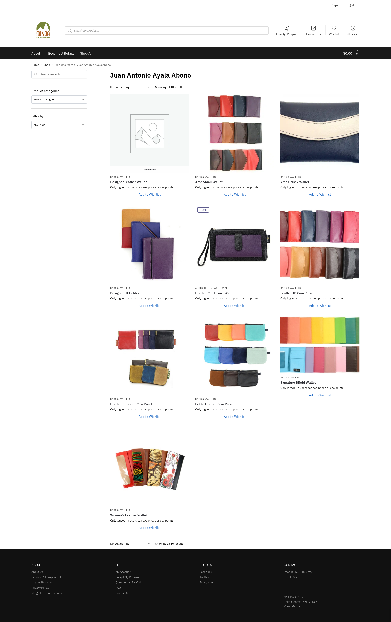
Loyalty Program (287, 33)
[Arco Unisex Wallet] (319, 133)
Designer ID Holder (124, 293)
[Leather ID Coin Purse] (319, 244)
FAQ (118, 588)
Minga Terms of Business (47, 593)
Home (35, 65)
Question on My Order (130, 582)
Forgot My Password (128, 577)
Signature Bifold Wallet (298, 382)
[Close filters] (88, 73)
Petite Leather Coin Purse (214, 404)
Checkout (353, 33)
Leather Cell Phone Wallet (215, 293)
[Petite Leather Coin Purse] (234, 355)
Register (351, 5)
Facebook (206, 572)
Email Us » (290, 577)
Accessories (203, 287)
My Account (123, 572)
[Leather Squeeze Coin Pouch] (149, 355)
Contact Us (123, 593)
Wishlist (334, 33)
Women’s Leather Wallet (128, 515)
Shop (47, 65)
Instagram (206, 582)
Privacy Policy (40, 588)
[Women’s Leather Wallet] (149, 466)
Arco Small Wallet (209, 182)
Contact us (313, 33)
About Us (37, 572)
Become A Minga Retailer (47, 577)
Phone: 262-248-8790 (298, 572)
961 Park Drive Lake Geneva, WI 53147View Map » (300, 601)
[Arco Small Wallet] (234, 133)
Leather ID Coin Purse (296, 293)
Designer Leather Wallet (128, 182)
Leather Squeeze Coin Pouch (131, 404)
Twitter (204, 577)
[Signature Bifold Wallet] (319, 345)
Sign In (336, 5)
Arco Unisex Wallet (294, 182)
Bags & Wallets (120, 177)
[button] (351, 53)
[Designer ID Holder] (149, 244)
